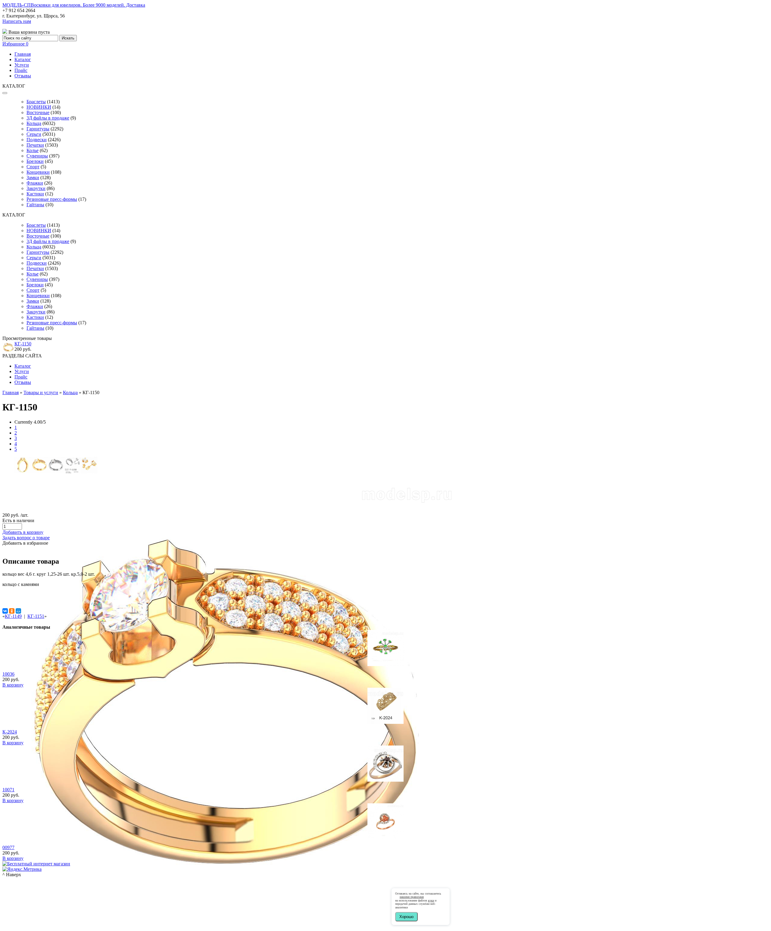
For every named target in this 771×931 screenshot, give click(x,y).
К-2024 (9, 731)
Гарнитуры (38, 128)
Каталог (22, 59)
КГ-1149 (13, 616)
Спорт (33, 166)
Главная (22, 54)
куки (431, 900)
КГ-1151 (35, 616)
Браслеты (36, 101)
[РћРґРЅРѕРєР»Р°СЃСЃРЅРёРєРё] (11, 611)
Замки (33, 177)
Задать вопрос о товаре (26, 537)
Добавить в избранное (25, 543)
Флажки (35, 182)
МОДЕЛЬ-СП (73, 5)
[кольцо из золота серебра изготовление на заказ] (227, 928)
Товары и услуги (40, 392)
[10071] (385, 780)
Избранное (15, 43)
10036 (8, 674)
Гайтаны (35, 204)
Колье (33, 150)
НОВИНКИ (39, 107)
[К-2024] (385, 722)
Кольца (34, 123)
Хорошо (406, 916)
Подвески (37, 139)
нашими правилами (412, 896)
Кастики (35, 193)
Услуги (21, 64)
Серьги (34, 134)
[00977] (385, 837)
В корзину (12, 684)
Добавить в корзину (22, 532)
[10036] (385, 664)
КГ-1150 (22, 343)
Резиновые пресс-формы (52, 199)
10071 (8, 789)
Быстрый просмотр (385, 672)
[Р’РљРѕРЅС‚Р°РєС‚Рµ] (5, 611)
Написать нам (16, 21)
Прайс (20, 70)
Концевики (38, 172)
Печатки (35, 145)
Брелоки (35, 161)
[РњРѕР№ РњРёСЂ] (18, 611)
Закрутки (36, 188)
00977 (8, 847)
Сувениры (37, 155)
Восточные (38, 112)
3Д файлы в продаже (48, 117)
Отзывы (22, 75)
